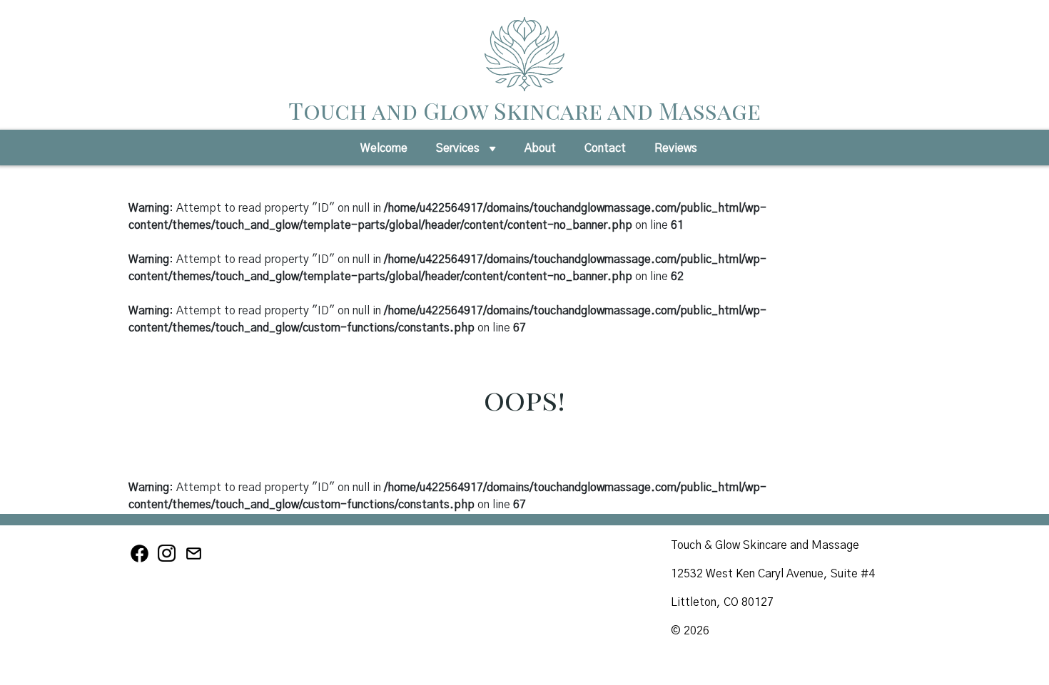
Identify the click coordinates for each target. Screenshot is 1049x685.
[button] (492, 152)
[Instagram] (169, 560)
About (540, 148)
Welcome (383, 148)
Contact (605, 148)
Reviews (675, 148)
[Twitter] (195, 560)
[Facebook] (142, 560)
